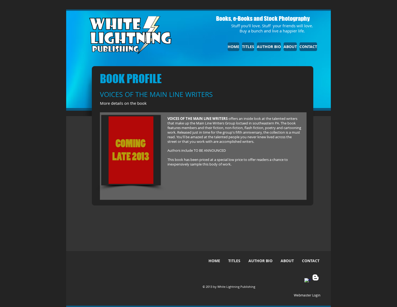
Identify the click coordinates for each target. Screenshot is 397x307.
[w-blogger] (315, 277)
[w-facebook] (307, 281)
